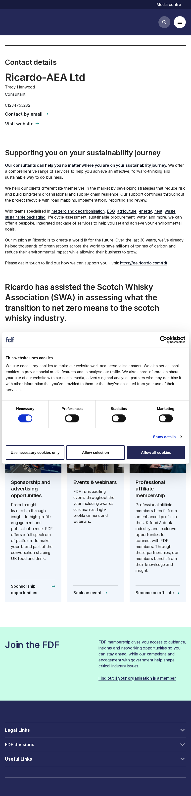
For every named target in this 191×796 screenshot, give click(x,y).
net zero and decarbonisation (78, 211)
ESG (111, 211)
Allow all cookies (156, 452)
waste (170, 211)
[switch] (72, 418)
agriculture (127, 211)
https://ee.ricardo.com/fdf (143, 262)
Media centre (168, 4)
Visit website (19, 123)
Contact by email (24, 114)
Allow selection (95, 452)
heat (158, 211)
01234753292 (17, 105)
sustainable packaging (25, 217)
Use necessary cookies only (35, 452)
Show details (164, 437)
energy (145, 211)
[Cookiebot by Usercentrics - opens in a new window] (163, 339)
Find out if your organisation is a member (137, 678)
